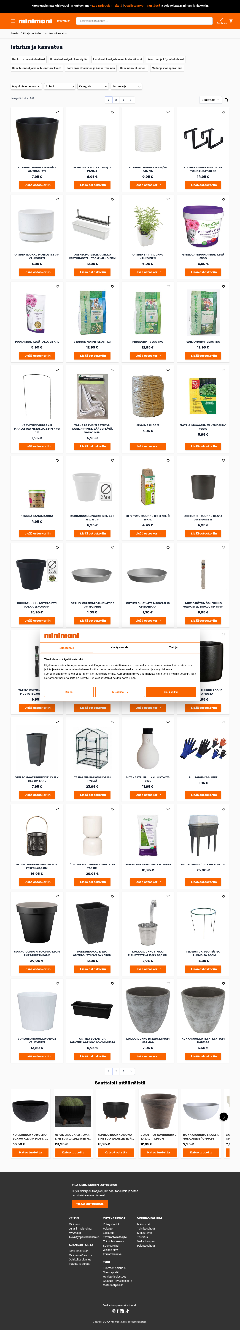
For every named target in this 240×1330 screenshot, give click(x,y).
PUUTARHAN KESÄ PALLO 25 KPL (37, 341)
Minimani (74, 1224)
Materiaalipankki (113, 1285)
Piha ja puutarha (32, 33)
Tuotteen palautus (114, 1268)
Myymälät (75, 1232)
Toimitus (142, 1237)
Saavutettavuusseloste (117, 1280)
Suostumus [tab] (67, 647)
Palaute (108, 1228)
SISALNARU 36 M (147, 425)
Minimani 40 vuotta (80, 1255)
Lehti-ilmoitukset (79, 1250)
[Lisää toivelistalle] (57, 112)
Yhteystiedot (111, 1224)
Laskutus (108, 1232)
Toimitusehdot (146, 1228)
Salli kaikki (171, 691)
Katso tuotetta (30, 1152)
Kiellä (68, 691)
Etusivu (15, 33)
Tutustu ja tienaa (79, 1263)
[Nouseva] (226, 100)
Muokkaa (118, 691)
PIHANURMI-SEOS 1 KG (147, 341)
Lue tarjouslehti (103, 5)
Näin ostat (143, 1224)
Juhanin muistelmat (81, 1228)
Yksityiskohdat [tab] (120, 647)
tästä (118, 5)
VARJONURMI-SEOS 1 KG (203, 341)
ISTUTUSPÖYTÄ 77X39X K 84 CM (203, 864)
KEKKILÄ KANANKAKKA (37, 516)
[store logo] (35, 21)
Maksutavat (144, 1232)
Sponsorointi (110, 1245)
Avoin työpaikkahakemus (84, 1237)
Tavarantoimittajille (115, 1237)
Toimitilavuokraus (114, 1241)
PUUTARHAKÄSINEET (203, 777)
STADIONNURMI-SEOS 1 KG (92, 341)
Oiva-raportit (111, 1272)
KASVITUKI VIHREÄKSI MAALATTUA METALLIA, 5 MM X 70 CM (37, 429)
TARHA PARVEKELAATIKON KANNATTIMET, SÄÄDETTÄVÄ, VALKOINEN (92, 429)
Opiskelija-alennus (80, 1259)
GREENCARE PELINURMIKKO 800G (148, 864)
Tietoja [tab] (173, 647)
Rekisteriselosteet (114, 1276)
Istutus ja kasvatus (56, 33)
